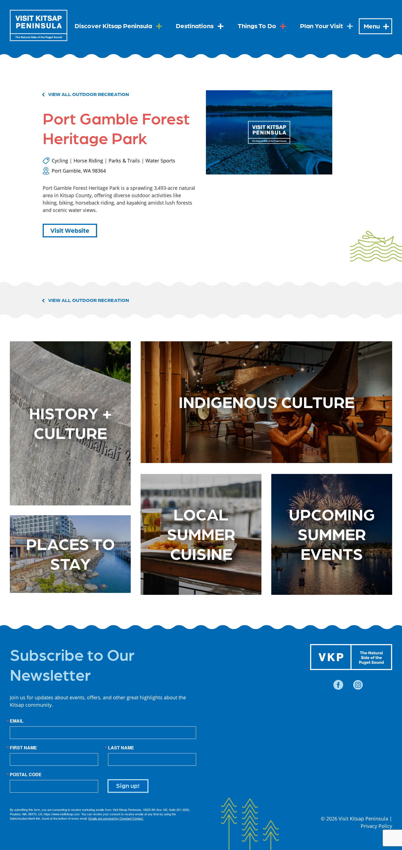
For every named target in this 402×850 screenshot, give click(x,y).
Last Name (121, 748)
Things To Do (257, 25)
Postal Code (26, 774)
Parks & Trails (124, 160)
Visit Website (69, 230)
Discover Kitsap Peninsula (113, 25)
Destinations (195, 25)
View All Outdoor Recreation (88, 94)
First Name (23, 748)
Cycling (60, 160)
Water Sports (160, 160)
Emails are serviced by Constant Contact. (116, 818)
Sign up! (128, 785)
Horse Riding (88, 160)
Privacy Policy (376, 826)
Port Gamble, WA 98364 (79, 170)
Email (17, 721)
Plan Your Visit (321, 25)
